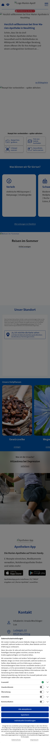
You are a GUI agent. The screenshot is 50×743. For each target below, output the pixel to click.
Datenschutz (16, 740)
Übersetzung (5, 692)
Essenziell (4, 682)
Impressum (34, 740)
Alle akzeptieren (25, 709)
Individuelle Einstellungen (25, 720)
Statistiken (5, 697)
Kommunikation (7, 702)
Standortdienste (7, 687)
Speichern (25, 715)
